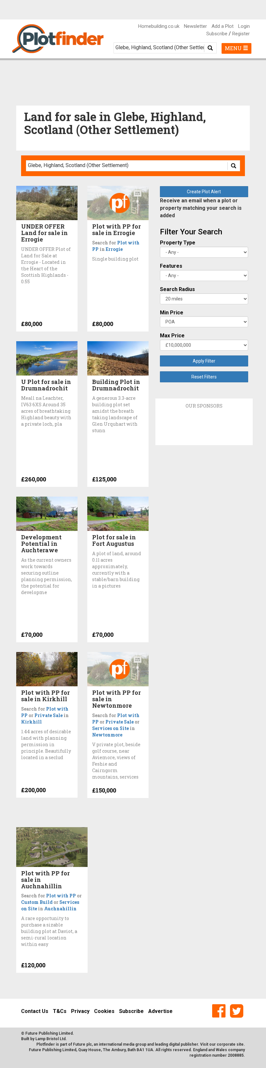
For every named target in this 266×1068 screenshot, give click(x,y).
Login (244, 26)
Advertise (160, 1011)
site (240, 1044)
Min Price (171, 312)
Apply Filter (204, 361)
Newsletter (195, 26)
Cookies (104, 1011)
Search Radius (177, 289)
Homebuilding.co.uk (158, 26)
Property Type (177, 243)
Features (171, 266)
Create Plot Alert (204, 191)
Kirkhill (31, 722)
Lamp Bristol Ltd (50, 1039)
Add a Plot (223, 26)
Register (241, 34)
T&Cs (59, 1011)
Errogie (114, 249)
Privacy (80, 1011)
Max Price (172, 335)
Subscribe (216, 34)
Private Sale (48, 715)
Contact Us (34, 1011)
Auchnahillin (60, 908)
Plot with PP (61, 896)
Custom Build (37, 902)
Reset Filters (204, 376)
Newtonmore (107, 735)
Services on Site (110, 728)
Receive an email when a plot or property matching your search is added (201, 208)
